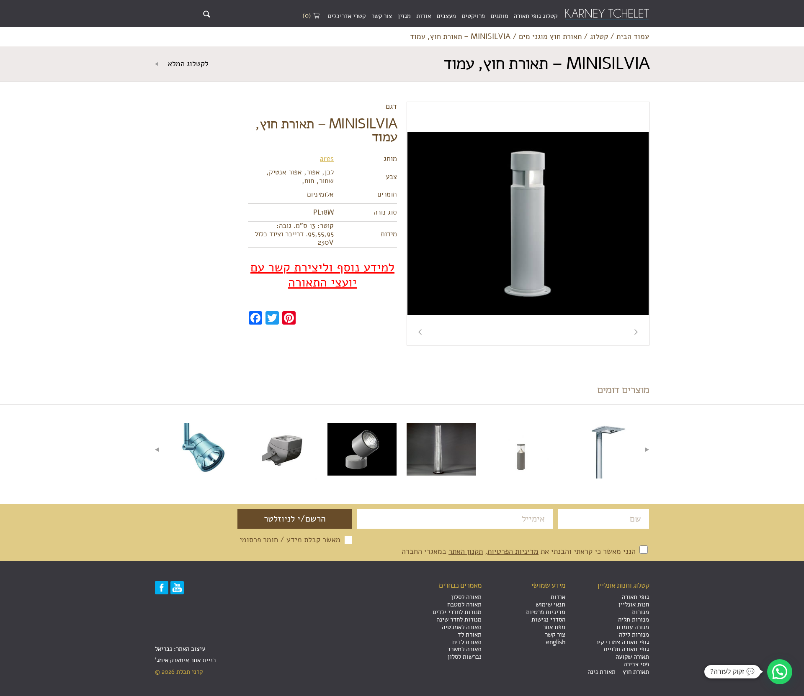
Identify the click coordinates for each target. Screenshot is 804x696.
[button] (779, 671)
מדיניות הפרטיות (513, 551)
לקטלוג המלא (187, 64)
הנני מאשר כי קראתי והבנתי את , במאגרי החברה (520, 551)
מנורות (640, 612)
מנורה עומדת (632, 627)
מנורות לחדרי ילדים (457, 612)
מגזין (404, 16)
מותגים (499, 16)
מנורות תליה (633, 619)
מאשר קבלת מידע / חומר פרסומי (290, 540)
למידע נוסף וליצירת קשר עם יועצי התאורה (322, 275)
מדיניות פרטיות (545, 612)
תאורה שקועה (632, 656)
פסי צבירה (636, 664)
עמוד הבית (632, 36)
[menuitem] (535, 16)
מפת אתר (554, 627)
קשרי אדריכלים (347, 16)
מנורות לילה (634, 634)
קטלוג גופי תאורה (535, 16)
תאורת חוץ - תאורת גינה (618, 672)
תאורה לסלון (466, 597)
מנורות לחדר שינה (459, 619)
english (555, 642)
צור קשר (381, 16)
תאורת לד (470, 634)
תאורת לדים (467, 642)
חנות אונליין (633, 604)
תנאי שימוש (550, 604)
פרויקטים (473, 16)
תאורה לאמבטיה (462, 627)
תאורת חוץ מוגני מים (550, 36)
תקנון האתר (465, 551)
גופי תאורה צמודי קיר (622, 642)
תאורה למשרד (464, 649)
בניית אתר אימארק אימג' (185, 660)
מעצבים (446, 16)
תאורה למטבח (464, 604)
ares (327, 159)
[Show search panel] (206, 14)
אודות (423, 16)
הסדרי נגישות (548, 619)
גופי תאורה (635, 597)
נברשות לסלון (465, 656)
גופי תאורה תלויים (626, 649)
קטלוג (599, 36)
